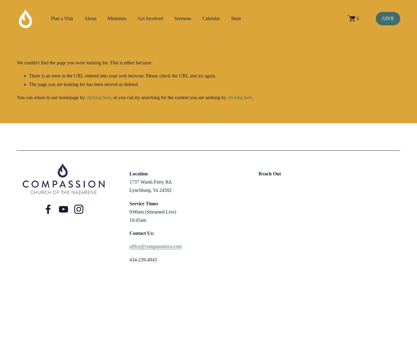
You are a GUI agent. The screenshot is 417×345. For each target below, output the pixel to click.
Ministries (116, 18)
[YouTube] (63, 209)
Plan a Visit (62, 18)
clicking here (98, 97)
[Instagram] (79, 209)
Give (388, 18)
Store (236, 18)
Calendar (211, 18)
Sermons (182, 18)
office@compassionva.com (155, 246)
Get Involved (150, 18)
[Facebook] (48, 209)
